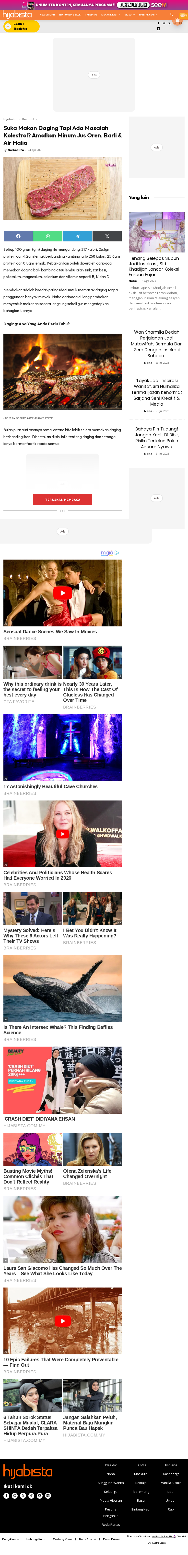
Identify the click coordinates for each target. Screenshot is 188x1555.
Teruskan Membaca (62, 500)
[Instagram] (164, 23)
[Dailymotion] (158, 29)
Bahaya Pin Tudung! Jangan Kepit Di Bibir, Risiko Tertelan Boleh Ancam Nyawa (157, 438)
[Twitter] (169, 23)
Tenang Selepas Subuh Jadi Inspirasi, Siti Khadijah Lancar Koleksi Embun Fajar (154, 266)
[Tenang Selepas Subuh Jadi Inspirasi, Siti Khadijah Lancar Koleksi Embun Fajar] (157, 232)
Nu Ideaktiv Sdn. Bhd (162, 1536)
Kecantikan (30, 119)
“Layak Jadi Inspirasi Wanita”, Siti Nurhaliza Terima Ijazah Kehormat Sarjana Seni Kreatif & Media (156, 392)
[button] (171, 15)
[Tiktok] (31, 1496)
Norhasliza (16, 150)
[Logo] (17, 14)
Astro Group (159, 1542)
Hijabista (9, 119)
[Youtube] (40, 1496)
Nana (133, 280)
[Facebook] (158, 23)
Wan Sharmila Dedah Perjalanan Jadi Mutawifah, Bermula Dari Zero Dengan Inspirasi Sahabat (157, 344)
